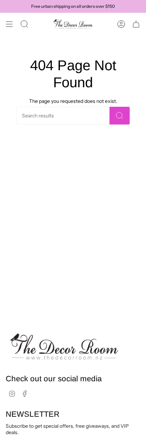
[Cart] (136, 24)
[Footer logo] (64, 347)
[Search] (120, 115)
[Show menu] (9, 24)
